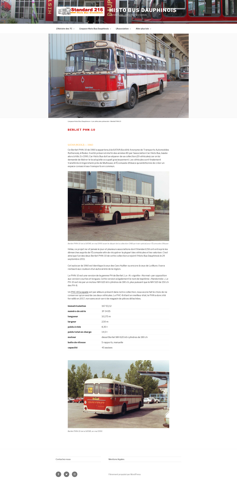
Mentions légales (116, 459)
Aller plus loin (142, 28)
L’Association (122, 28)
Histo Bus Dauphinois (143, 10)
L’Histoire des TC (64, 28)
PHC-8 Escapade (79, 292)
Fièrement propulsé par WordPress (124, 474)
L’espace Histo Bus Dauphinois (94, 28)
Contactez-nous (63, 459)
